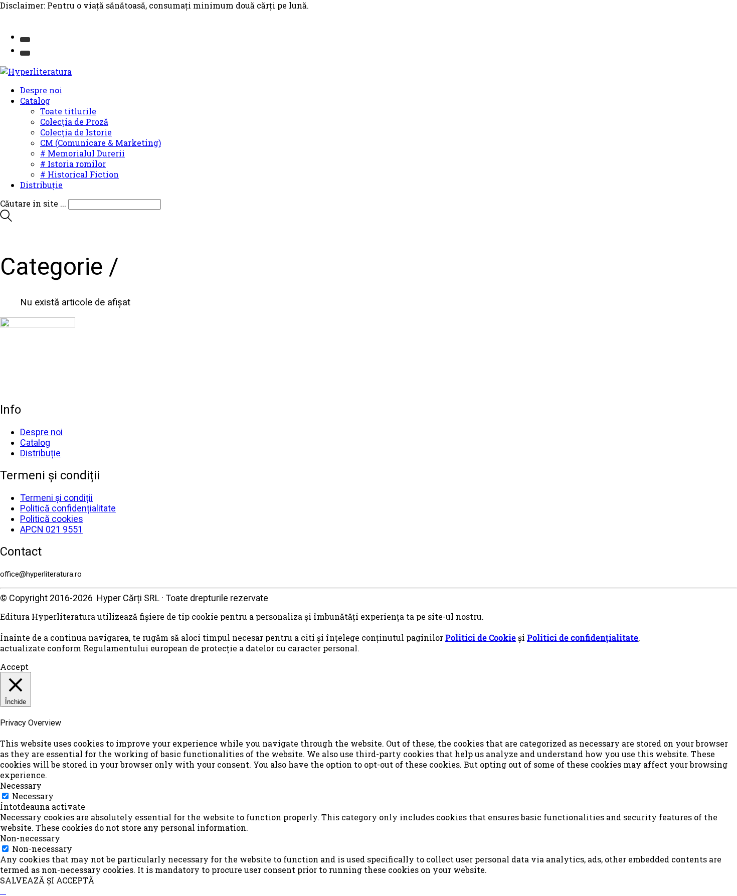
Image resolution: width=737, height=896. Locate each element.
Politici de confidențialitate (582, 637)
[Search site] (6, 218)
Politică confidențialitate (68, 508)
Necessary (33, 796)
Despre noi (41, 432)
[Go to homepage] (36, 71)
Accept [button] (14, 666)
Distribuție (40, 453)
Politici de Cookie (480, 637)
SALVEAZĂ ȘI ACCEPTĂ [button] (47, 880)
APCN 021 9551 (51, 529)
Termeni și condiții (56, 497)
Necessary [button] (21, 785)
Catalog (35, 442)
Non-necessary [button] (30, 838)
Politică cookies (51, 518)
